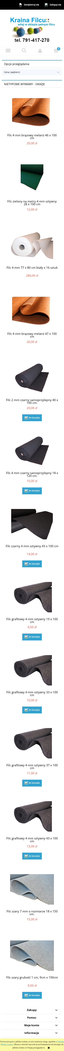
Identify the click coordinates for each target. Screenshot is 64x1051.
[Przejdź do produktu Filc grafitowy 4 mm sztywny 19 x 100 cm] (32, 597)
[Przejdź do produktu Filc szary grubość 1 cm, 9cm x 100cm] (32, 955)
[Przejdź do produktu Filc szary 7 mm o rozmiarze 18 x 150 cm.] (32, 889)
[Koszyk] (56, 50)
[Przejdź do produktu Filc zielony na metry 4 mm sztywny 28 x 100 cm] (32, 179)
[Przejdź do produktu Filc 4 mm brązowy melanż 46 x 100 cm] (32, 113)
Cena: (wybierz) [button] (12, 72)
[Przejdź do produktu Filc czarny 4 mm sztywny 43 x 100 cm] (32, 524)
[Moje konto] (40, 50)
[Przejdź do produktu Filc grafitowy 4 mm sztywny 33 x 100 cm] (32, 670)
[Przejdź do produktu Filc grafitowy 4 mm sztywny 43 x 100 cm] (32, 816)
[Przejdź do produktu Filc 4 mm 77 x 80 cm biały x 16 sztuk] (32, 245)
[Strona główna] (32, 28)
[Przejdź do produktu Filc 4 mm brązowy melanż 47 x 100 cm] (32, 312)
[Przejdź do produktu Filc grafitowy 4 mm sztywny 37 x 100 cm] (32, 743)
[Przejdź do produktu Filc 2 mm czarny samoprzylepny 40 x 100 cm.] (32, 378)
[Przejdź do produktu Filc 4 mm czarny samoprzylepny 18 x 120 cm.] (32, 451)
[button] (8, 50)
